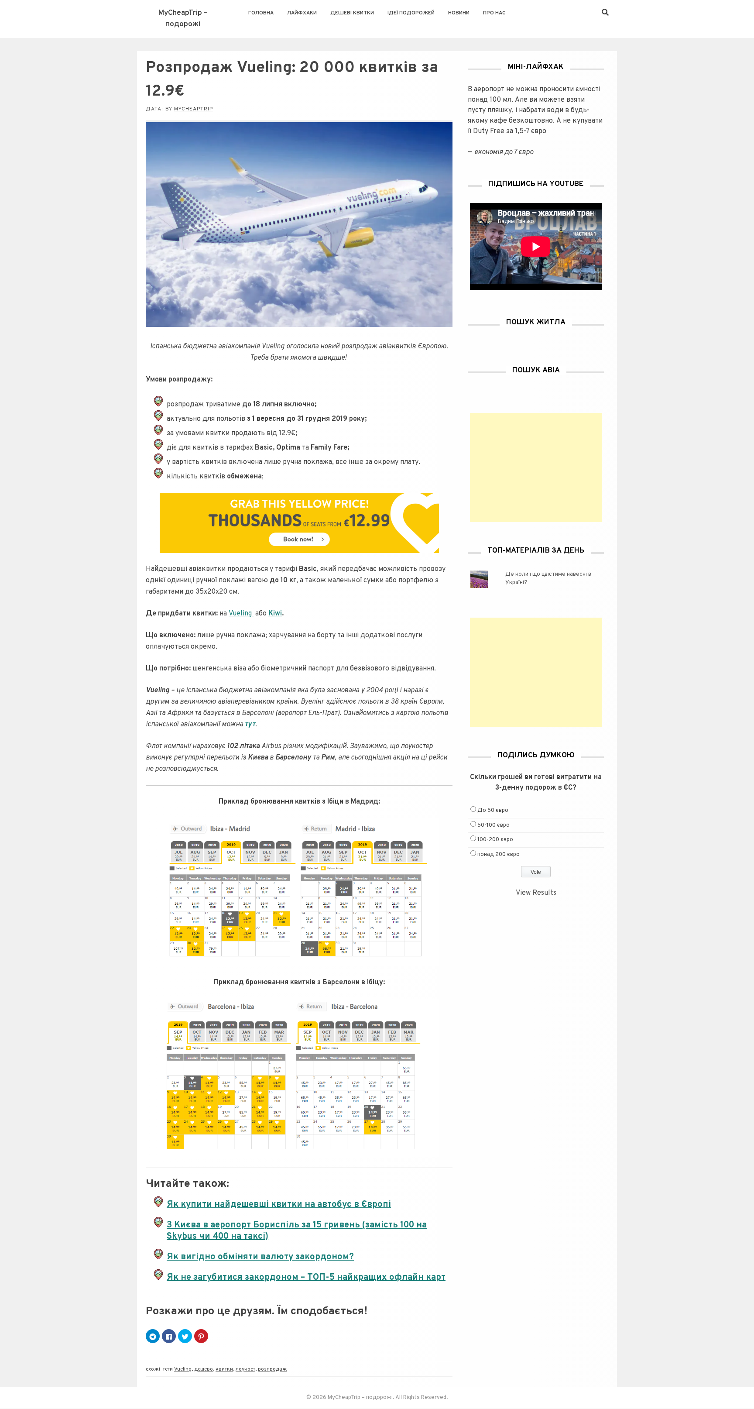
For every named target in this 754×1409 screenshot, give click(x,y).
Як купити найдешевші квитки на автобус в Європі (279, 1204)
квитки (224, 1369)
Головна (261, 13)
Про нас (494, 13)
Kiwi (275, 613)
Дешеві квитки (352, 13)
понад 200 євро (498, 854)
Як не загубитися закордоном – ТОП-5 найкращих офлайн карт (306, 1277)
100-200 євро (495, 839)
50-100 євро (493, 825)
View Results (536, 893)
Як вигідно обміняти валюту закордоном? (260, 1257)
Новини (459, 13)
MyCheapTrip (193, 109)
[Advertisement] (536, 467)
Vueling (241, 613)
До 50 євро (492, 810)
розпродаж (272, 1369)
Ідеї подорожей (411, 13)
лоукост (245, 1369)
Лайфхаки (302, 13)
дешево (203, 1369)
